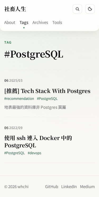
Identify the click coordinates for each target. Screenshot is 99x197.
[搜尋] (77, 9)
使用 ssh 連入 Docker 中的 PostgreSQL (38, 141)
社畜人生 (15, 9)
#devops (34, 152)
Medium (87, 186)
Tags (24, 22)
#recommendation (19, 98)
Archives (40, 22)
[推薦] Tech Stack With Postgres (47, 90)
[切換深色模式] (90, 9)
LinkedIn (69, 186)
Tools (57, 22)
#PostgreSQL (47, 98)
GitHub (51, 186)
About (9, 22)
